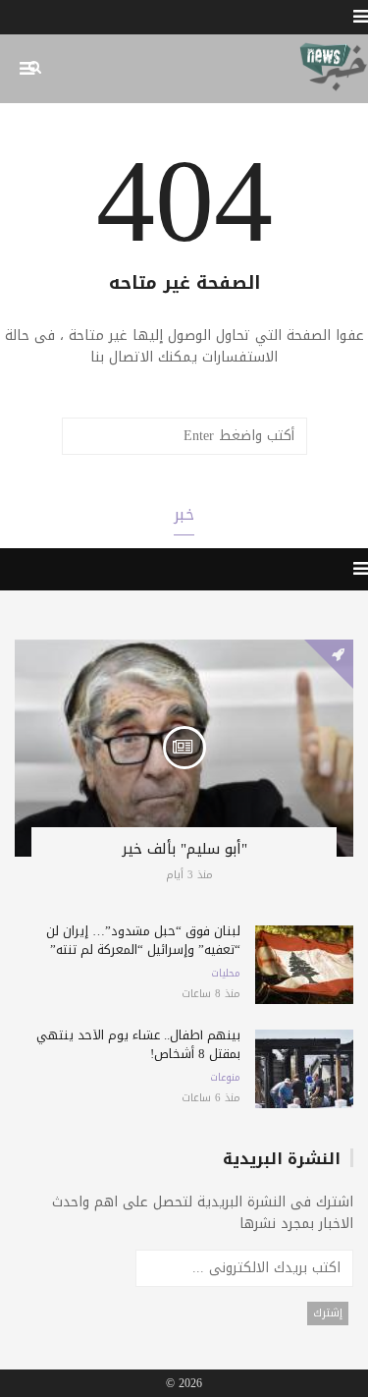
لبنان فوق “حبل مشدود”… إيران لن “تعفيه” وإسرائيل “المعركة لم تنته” (143, 940)
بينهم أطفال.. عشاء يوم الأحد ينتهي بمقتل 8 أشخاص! (138, 1044)
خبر (184, 514)
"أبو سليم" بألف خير (184, 849)
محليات (225, 973)
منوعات (225, 1078)
